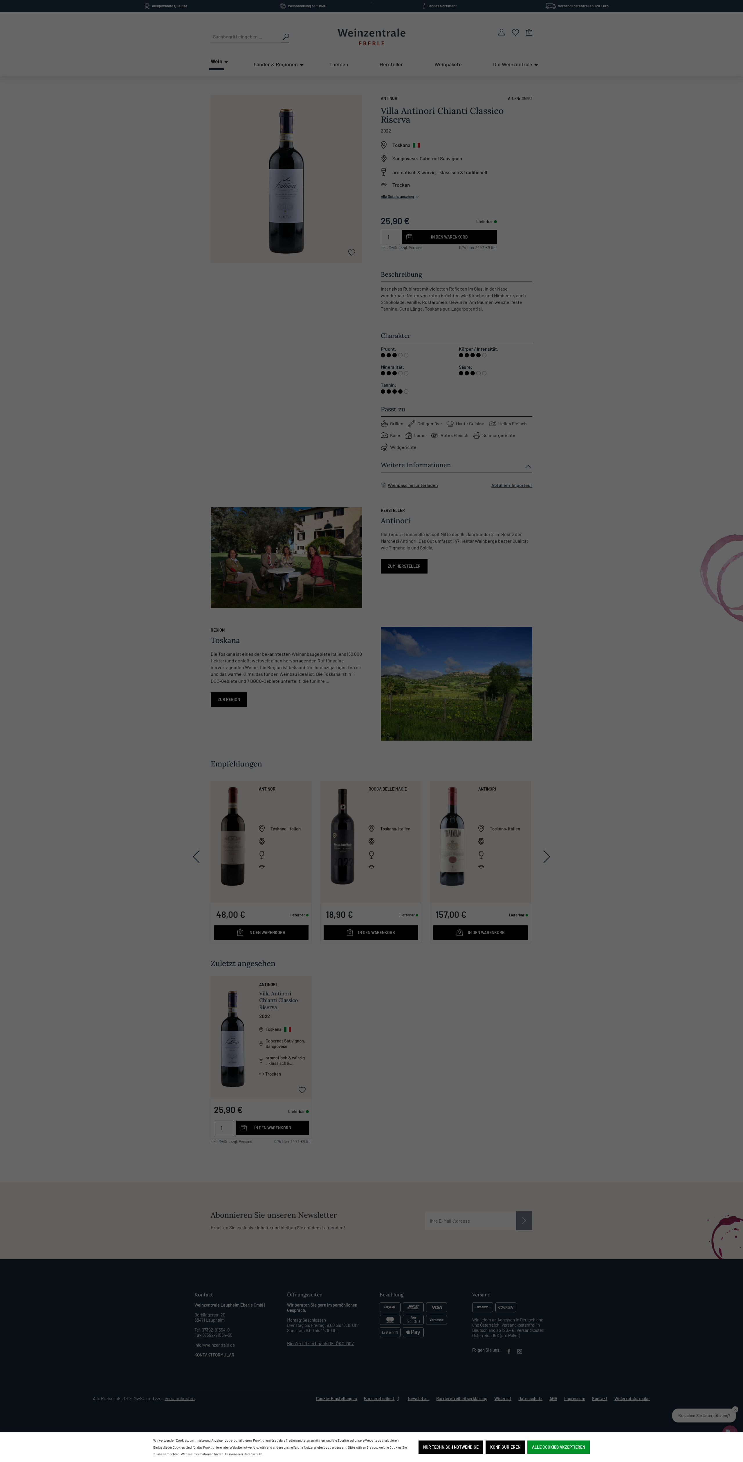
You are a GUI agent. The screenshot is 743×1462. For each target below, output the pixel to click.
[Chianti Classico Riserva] (342, 835)
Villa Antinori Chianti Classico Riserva (278, 1000)
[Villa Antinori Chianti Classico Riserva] (232, 1026)
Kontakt (599, 1398)
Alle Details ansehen (397, 196)
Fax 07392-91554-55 (213, 1335)
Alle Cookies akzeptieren (558, 1447)
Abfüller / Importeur (511, 485)
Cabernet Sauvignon (441, 158)
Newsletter (418, 1398)
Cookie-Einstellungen (336, 1398)
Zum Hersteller (404, 566)
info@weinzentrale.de (214, 1345)
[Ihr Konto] (501, 32)
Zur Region (229, 699)
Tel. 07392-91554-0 (212, 1329)
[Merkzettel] (515, 32)
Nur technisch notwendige (451, 1447)
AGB (553, 1398)
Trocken (401, 185)
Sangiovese (404, 158)
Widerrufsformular (632, 1398)
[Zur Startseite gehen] (371, 36)
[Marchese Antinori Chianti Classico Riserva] (232, 835)
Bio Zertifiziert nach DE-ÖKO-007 (320, 1343)
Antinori (389, 98)
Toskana (401, 145)
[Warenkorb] (529, 32)
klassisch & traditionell (463, 172)
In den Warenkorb (449, 236)
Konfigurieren (505, 1447)
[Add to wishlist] (351, 252)
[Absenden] (524, 1220)
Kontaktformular (214, 1354)
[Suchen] (285, 36)
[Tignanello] (452, 835)
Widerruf (502, 1398)
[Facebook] (509, 1352)
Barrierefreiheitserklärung (461, 1398)
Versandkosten (180, 1398)
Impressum (574, 1398)
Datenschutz (530, 1398)
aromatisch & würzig (414, 172)
